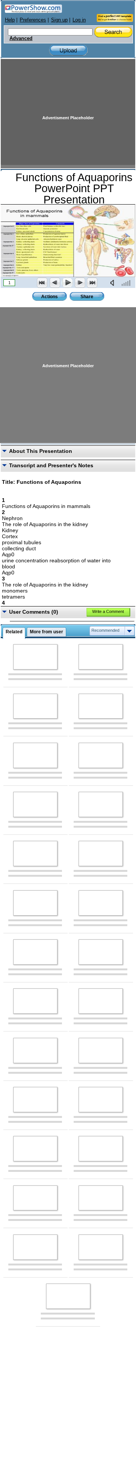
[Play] (67, 282)
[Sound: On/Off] (114, 282)
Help (10, 20)
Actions (49, 296)
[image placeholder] (35, 657)
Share (86, 296)
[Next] (79, 282)
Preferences (33, 20)
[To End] (92, 282)
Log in (79, 20)
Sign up (59, 20)
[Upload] (68, 50)
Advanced (20, 38)
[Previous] (54, 282)
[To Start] (42, 282)
